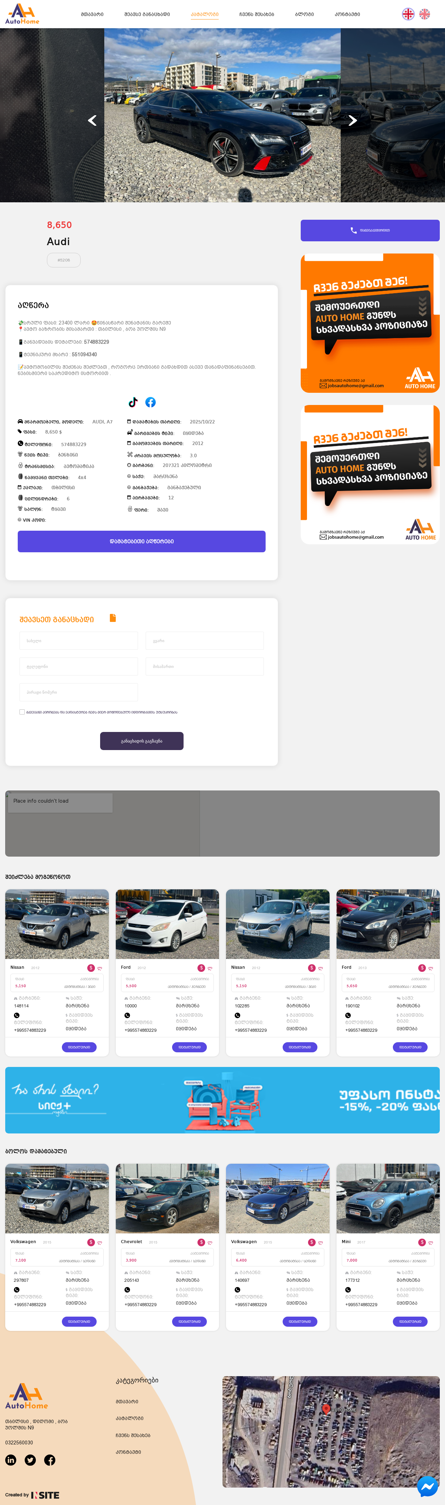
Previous (92, 120)
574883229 (96, 342)
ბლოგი (304, 14)
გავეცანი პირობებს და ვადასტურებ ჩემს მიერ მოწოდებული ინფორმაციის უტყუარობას (101, 712)
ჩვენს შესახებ (257, 14)
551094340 (84, 354)
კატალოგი (205, 14)
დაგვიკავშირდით (375, 230)
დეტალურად (79, 1047)
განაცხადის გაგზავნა (141, 741)
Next (353, 120)
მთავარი (92, 14)
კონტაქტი (347, 14)
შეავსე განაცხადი (147, 14)
